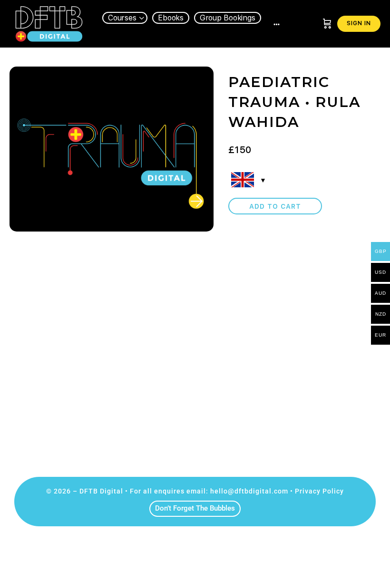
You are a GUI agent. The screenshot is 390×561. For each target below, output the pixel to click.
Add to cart (275, 206)
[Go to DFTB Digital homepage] (49, 22)
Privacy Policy (319, 491)
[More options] (276, 24)
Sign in (359, 23)
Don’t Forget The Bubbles (195, 508)
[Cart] (327, 24)
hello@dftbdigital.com (249, 491)
